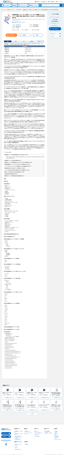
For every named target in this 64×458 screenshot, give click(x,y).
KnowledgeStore (18, 449)
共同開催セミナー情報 (48, 432)
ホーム (4, 9)
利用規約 (13, 454)
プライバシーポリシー (8, 454)
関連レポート (40, 41)
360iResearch (18, 24)
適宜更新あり (26, 30)
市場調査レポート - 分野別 (18, 432)
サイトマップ (2, 454)
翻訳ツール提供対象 (36, 30)
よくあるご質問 (37, 436)
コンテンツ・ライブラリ (57, 439)
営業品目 (55, 432)
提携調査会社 (56, 436)
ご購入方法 (36, 434)
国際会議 (26, 444)
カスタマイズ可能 (17, 30)
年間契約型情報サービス (19, 436)
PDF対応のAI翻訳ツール (38, 432)
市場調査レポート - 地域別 (18, 434)
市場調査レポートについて (11, 9)
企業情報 (55, 428)
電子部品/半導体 (18, 9)
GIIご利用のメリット (18, 439)
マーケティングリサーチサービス (28, 433)
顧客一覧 (55, 434)
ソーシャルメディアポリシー (19, 454)
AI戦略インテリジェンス (18, 444)
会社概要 (55, 431)
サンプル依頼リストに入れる (8, 397)
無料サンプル (37, 431)
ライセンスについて (54, 25)
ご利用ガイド (36, 428)
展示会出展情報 (47, 431)
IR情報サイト (56, 437)
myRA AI (16, 447)
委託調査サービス (27, 431)
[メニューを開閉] (61, 1)
